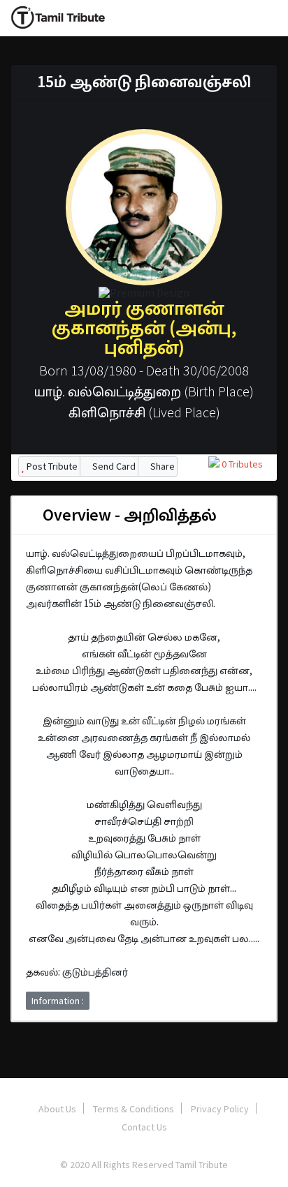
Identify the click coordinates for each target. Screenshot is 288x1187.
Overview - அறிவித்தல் (128, 514)
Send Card (113, 466)
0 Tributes (241, 464)
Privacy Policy (220, 1109)
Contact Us (144, 1127)
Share (161, 466)
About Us (57, 1109)
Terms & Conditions (133, 1109)
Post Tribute (51, 466)
